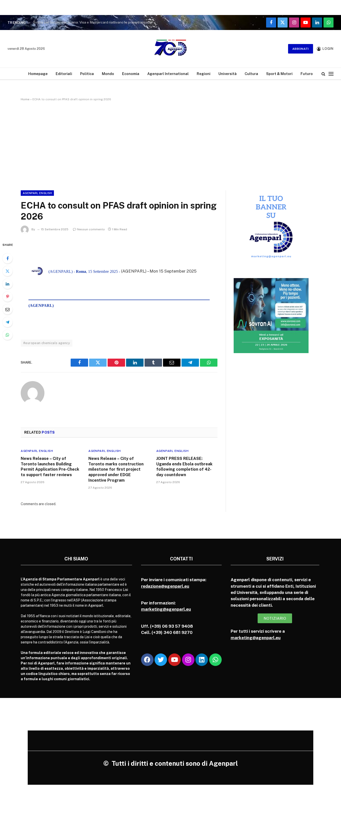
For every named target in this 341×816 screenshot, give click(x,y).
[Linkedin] (201, 659)
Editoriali (64, 74)
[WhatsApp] (7, 335)
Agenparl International (168, 74)
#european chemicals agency (46, 343)
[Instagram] (188, 659)
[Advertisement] (170, 145)
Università (227, 74)
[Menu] (331, 73)
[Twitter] (7, 271)
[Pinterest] (7, 297)
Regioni (203, 74)
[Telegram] (7, 322)
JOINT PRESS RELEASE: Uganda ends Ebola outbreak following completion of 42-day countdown (184, 466)
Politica (87, 74)
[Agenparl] (170, 49)
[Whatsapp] (215, 659)
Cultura (251, 74)
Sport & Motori (279, 74)
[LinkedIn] (7, 284)
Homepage (38, 74)
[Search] (323, 73)
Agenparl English (37, 193)
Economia (130, 74)
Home (25, 99)
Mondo (108, 74)
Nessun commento (91, 229)
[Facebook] (7, 258)
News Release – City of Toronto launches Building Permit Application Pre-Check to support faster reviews (50, 466)
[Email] (7, 309)
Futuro (307, 74)
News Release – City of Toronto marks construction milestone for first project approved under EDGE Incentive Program (116, 469)
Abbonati (300, 49)
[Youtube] (174, 659)
